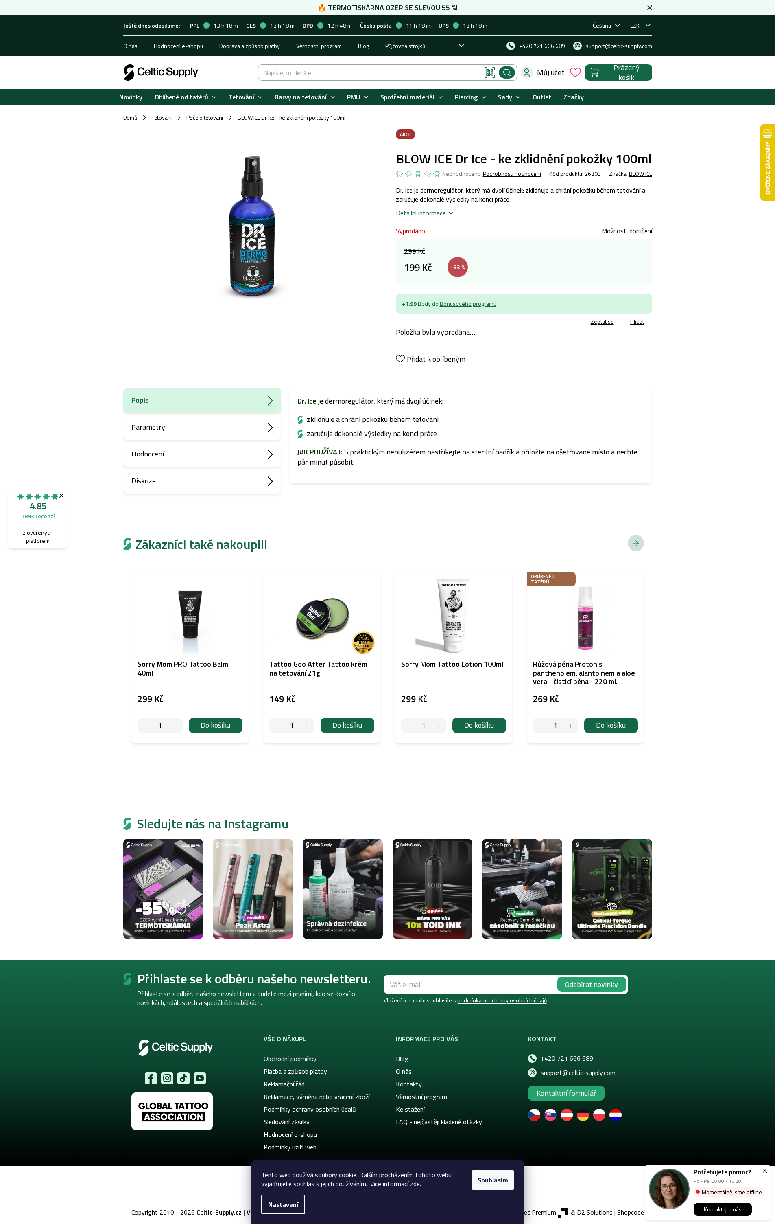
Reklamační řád (284, 1083)
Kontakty (409, 1083)
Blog (363, 46)
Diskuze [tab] (143, 480)
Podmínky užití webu (292, 1147)
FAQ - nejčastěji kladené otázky (439, 1121)
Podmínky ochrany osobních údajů (310, 1109)
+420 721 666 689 (567, 1058)
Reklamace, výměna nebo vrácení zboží (316, 1096)
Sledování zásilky (287, 1121)
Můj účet (550, 72)
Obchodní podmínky (290, 1058)
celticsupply (167, 1078)
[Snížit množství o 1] (145, 725)
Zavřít (443, 323)
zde (415, 1184)
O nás (130, 46)
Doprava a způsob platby (249, 46)
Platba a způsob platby (295, 1071)
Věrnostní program (319, 46)
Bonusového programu (468, 303)
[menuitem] (130, 97)
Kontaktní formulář (566, 1093)
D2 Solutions (595, 1212)
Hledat (507, 72)
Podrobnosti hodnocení (512, 174)
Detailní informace (421, 213)
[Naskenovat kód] (490, 72)
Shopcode (630, 1212)
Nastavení (283, 1204)
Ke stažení (410, 1109)
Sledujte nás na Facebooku (151, 1078)
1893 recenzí (38, 516)
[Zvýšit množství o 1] (175, 725)
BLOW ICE (640, 173)
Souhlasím (493, 1180)
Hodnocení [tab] (147, 453)
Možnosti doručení (627, 230)
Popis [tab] (140, 400)
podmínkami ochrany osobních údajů (502, 1000)
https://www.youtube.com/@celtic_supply (200, 1078)
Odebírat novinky (591, 984)
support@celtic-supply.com (578, 1072)
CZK (635, 25)
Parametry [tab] (148, 426)
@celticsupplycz (183, 1078)
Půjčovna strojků (405, 46)
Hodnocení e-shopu (178, 46)
